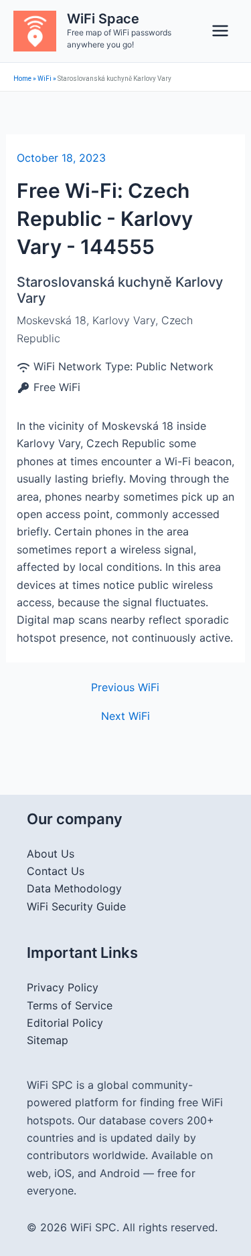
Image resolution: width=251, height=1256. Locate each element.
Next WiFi (125, 716)
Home (22, 78)
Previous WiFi (125, 687)
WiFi (44, 78)
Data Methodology (74, 888)
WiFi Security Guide (76, 906)
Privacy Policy (62, 987)
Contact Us (55, 871)
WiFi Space (103, 19)
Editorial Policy (65, 1022)
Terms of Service (69, 1005)
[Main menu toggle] (220, 30)
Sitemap (47, 1040)
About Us (50, 853)
